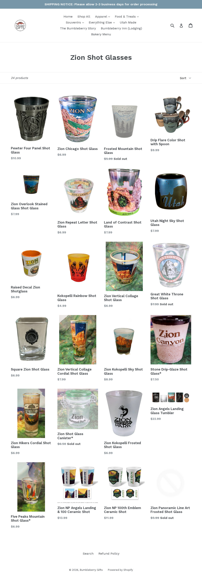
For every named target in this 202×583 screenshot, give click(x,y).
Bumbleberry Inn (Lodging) (121, 28)
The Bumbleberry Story (78, 28)
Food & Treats (128, 16)
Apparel (103, 16)
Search (88, 553)
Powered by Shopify (120, 569)
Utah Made (128, 22)
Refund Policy (108, 553)
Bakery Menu (101, 34)
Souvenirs (76, 22)
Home (68, 16)
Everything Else (103, 22)
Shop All (84, 16)
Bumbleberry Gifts (91, 569)
